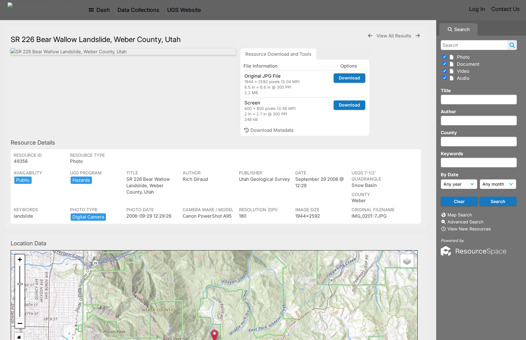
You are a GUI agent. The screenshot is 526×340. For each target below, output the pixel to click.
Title (446, 90)
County (449, 132)
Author (448, 111)
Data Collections (138, 10)
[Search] (512, 45)
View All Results (394, 36)
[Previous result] (370, 35)
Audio (461, 78)
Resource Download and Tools (278, 54)
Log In (477, 9)
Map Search (459, 214)
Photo (462, 57)
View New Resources (469, 228)
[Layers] (407, 261)
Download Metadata (271, 130)
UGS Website (184, 10)
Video (461, 71)
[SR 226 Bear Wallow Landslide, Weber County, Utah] (123, 51)
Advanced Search (465, 221)
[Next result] (417, 35)
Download (349, 77)
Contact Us (505, 9)
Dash (102, 10)
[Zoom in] (19, 259)
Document (466, 64)
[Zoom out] (19, 323)
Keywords (452, 153)
